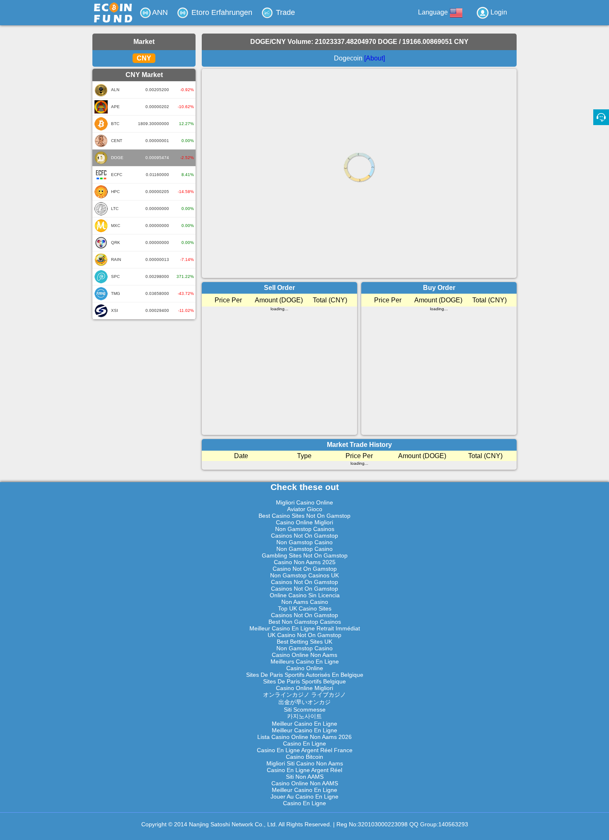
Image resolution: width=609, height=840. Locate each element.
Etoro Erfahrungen (220, 12)
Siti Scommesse (305, 709)
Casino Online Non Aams (304, 655)
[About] (374, 58)
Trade (284, 12)
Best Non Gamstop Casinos (304, 621)
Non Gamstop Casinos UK (304, 575)
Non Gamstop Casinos (304, 529)
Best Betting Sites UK (304, 641)
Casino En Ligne (304, 743)
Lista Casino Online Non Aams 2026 (304, 737)
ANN (160, 12)
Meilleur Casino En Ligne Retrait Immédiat (304, 628)
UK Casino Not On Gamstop (304, 635)
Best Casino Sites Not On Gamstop (304, 515)
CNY (144, 58)
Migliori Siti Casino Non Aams (304, 763)
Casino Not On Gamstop (305, 568)
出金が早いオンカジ (304, 702)
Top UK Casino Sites (304, 608)
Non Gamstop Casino (304, 542)
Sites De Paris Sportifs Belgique (304, 681)
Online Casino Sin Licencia (305, 595)
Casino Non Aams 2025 (305, 562)
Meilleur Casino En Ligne (304, 723)
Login (498, 12)
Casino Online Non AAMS (304, 783)
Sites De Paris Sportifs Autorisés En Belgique (304, 674)
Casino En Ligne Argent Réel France (305, 750)
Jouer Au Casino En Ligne (304, 796)
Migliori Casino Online (304, 502)
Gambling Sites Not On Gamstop (305, 555)
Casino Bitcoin (304, 756)
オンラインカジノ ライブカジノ (304, 694)
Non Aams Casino (304, 602)
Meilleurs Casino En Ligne (305, 661)
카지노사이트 (304, 716)
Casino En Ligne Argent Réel (304, 770)
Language (434, 12)
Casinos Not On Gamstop (304, 535)
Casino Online (304, 668)
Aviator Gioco (304, 509)
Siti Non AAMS (305, 776)
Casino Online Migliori (304, 522)
